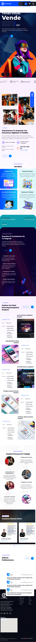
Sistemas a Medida (9, 192)
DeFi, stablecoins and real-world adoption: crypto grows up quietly (19, 593)
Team (29, 601)
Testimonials (21, 601)
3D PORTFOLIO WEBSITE (25, 367)
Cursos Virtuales (27, 192)
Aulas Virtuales (27, 171)
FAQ (29, 598)
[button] (3, 74)
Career (29, 603)
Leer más (29, 587)
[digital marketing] (6, 3)
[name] (29, 3)
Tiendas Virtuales (8, 171)
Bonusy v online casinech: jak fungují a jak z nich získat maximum (19, 586)
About (29, 596)
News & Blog (21, 598)
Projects (20, 603)
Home (20, 596)
